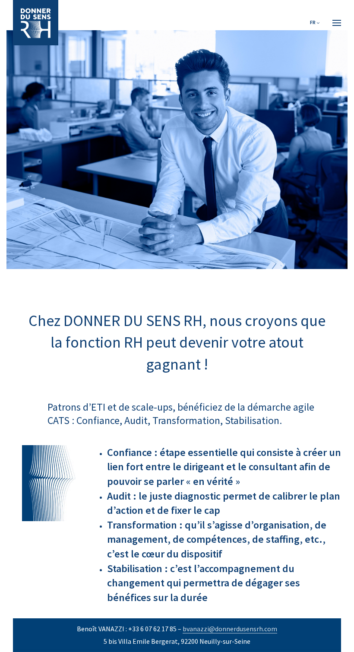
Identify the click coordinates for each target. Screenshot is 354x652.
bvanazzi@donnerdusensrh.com (230, 628)
